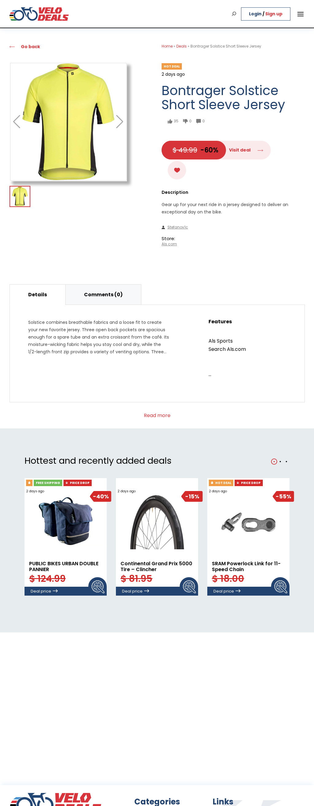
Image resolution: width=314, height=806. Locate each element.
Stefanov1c (177, 227)
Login (255, 14)
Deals (181, 46)
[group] (68, 121)
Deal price (41, 591)
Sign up (273, 14)
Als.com (169, 244)
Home (167, 46)
